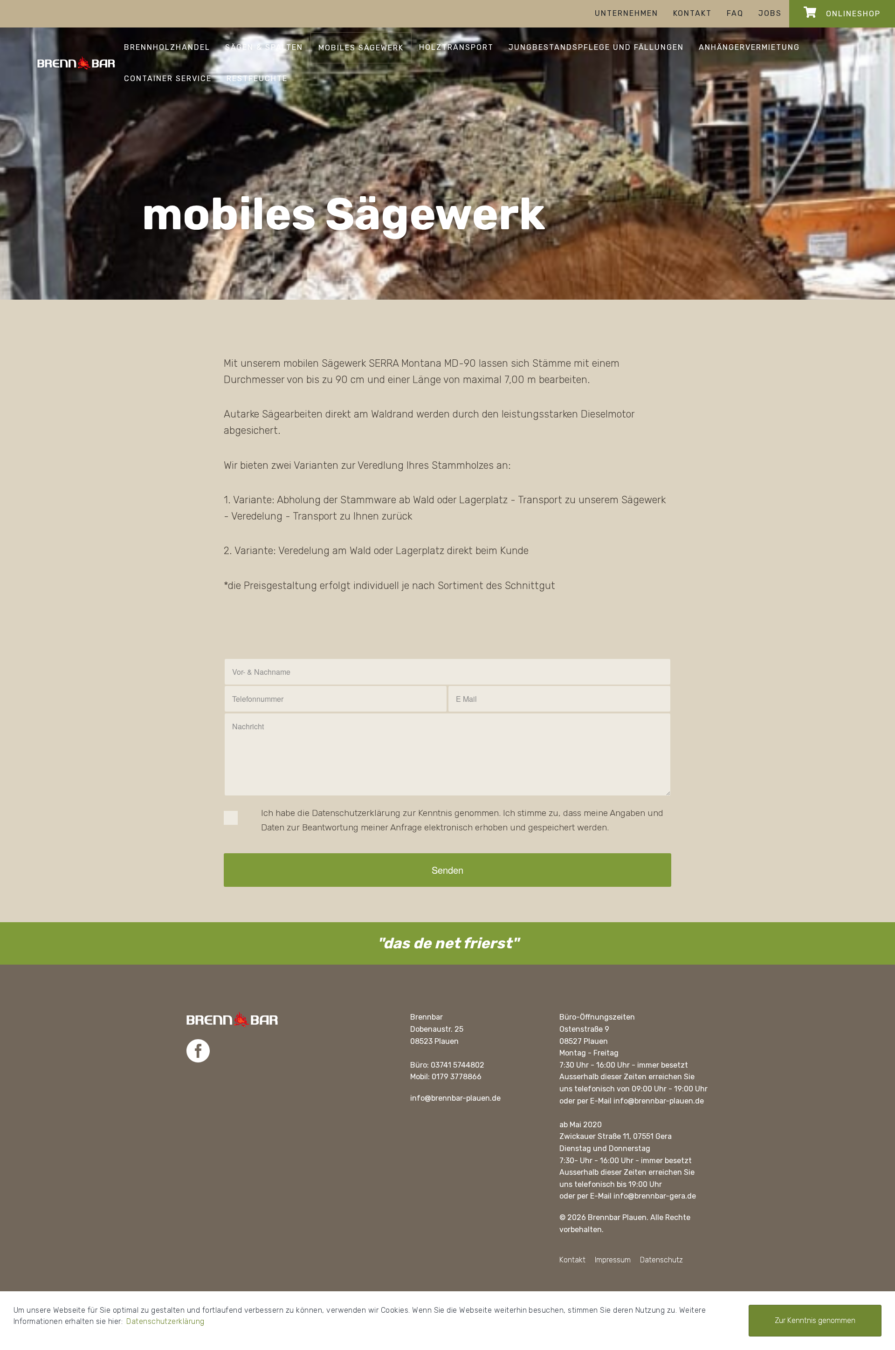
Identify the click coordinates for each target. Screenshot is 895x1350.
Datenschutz (661, 1260)
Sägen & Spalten (264, 47)
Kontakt (692, 13)
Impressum (613, 1260)
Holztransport (456, 47)
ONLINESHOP (852, 13)
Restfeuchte (257, 78)
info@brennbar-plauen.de (455, 1098)
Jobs (770, 13)
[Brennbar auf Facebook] (198, 1051)
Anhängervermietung (749, 47)
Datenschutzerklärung (165, 1321)
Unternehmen (626, 13)
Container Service (168, 78)
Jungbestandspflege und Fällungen (596, 47)
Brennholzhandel (167, 47)
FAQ (735, 13)
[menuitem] (626, 13)
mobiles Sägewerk (361, 47)
